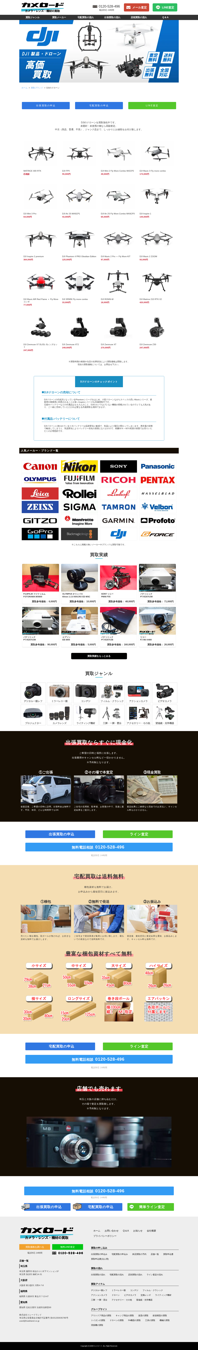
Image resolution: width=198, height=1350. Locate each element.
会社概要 (151, 1230)
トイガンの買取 (98, 1320)
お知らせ (137, 1230)
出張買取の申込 (46, 105)
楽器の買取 (143, 1315)
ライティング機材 (163, 1295)
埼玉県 (23, 1266)
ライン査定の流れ (155, 1274)
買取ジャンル (33, 17)
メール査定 (139, 7)
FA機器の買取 (134, 1320)
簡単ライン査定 (152, 1207)
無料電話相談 (98, 847)
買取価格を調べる (35, 1247)
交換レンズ (146, 1295)
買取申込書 (168, 1254)
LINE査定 (168, 7)
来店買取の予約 (139, 1254)
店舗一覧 (155, 1254)
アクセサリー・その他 (122, 1300)
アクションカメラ (99, 1295)
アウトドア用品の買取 (101, 1315)
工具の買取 (150, 1320)
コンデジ (134, 1290)
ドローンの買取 (117, 1320)
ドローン (116, 1295)
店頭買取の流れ (139, 17)
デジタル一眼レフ (99, 1290)
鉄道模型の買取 (160, 1315)
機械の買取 (165, 1320)
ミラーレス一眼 (119, 1290)
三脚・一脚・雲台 (99, 1300)
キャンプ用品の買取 (125, 1315)
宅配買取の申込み (120, 1254)
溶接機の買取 (97, 1325)
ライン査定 (139, 834)
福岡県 (23, 1291)
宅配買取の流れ (86, 17)
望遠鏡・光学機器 (144, 1300)
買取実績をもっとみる (99, 656)
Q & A (165, 17)
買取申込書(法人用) (100, 1259)
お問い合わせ (112, 1230)
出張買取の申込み (99, 1254)
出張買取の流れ (112, 17)
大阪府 (23, 1280)
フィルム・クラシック (153, 1290)
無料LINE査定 (67, 1247)
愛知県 (23, 1302)
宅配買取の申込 (99, 105)
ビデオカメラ (130, 1295)
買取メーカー (59, 17)
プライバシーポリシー (105, 1236)
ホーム (24, 88)
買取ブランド (37, 88)
